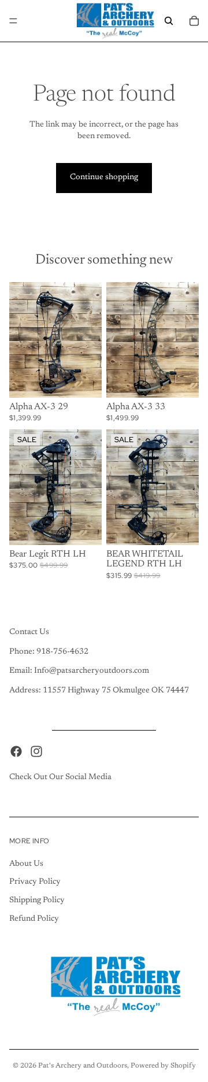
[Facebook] (16, 751)
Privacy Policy (35, 882)
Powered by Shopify (163, 1065)
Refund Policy (34, 918)
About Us (26, 863)
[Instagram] (36, 751)
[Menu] (13, 21)
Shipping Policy (37, 900)
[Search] (168, 21)
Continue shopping (104, 177)
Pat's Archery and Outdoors (82, 1065)
